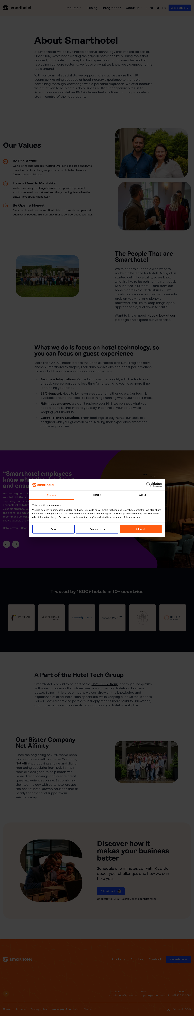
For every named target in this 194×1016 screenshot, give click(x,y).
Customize (95, 529)
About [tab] (142, 494)
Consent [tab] (51, 495)
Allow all (140, 529)
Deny (53, 529)
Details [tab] (97, 494)
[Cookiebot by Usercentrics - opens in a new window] (148, 484)
